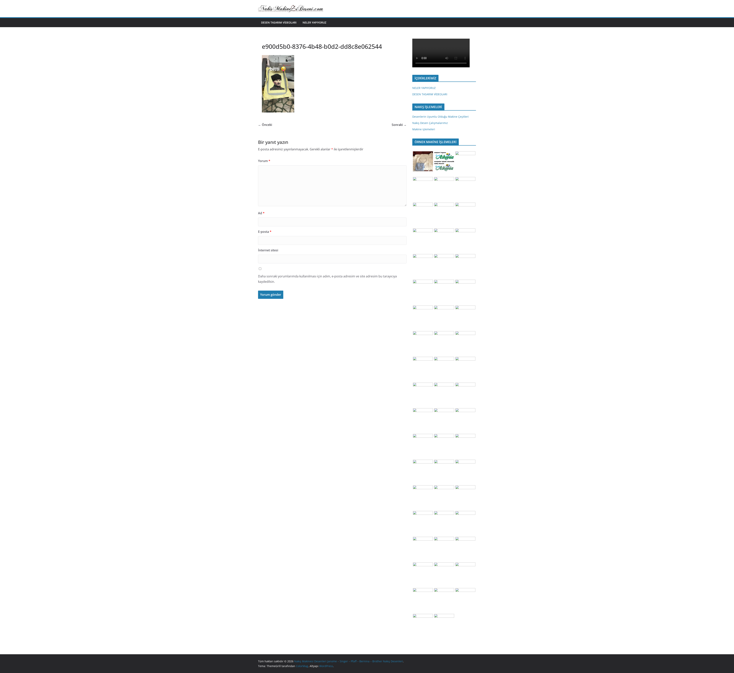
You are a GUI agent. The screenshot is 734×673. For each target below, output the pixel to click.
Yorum (264, 161)
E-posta (264, 232)
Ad (261, 213)
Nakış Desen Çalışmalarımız (430, 123)
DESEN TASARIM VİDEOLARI (278, 22)
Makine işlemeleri (423, 129)
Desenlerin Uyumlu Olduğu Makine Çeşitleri (440, 116)
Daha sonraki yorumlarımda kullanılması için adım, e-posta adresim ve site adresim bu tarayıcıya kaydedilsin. (327, 279)
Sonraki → (399, 125)
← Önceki (265, 125)
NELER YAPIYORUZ (314, 22)
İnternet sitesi (268, 250)
